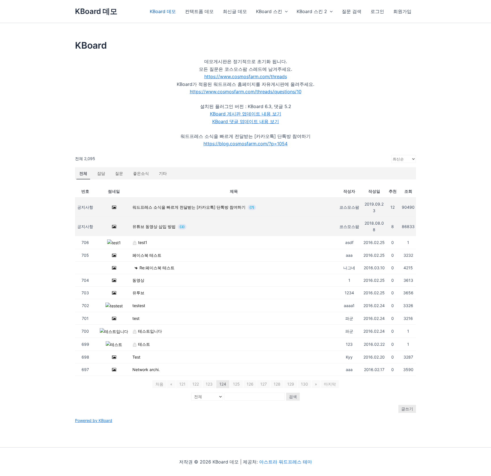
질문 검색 (351, 11)
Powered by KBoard (93, 420)
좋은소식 (141, 173)
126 (250, 384)
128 (277, 384)
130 (304, 384)
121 (182, 384)
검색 (293, 396)
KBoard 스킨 (269, 11)
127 (263, 384)
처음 (159, 384)
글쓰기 (407, 408)
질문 (119, 173)
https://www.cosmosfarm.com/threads (245, 76)
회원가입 (402, 11)
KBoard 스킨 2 (312, 11)
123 (209, 384)
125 (236, 384)
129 (290, 384)
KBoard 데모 (96, 11)
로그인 (377, 11)
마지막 (330, 384)
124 (222, 384)
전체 (83, 173)
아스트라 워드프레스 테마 (285, 462)
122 (195, 384)
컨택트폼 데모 (199, 11)
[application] (285, 11)
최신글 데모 (235, 11)
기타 (163, 173)
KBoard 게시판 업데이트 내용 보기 (245, 114)
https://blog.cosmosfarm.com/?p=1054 (245, 143)
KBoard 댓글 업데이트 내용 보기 (245, 121)
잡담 (101, 173)
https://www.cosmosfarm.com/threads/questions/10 (245, 91)
